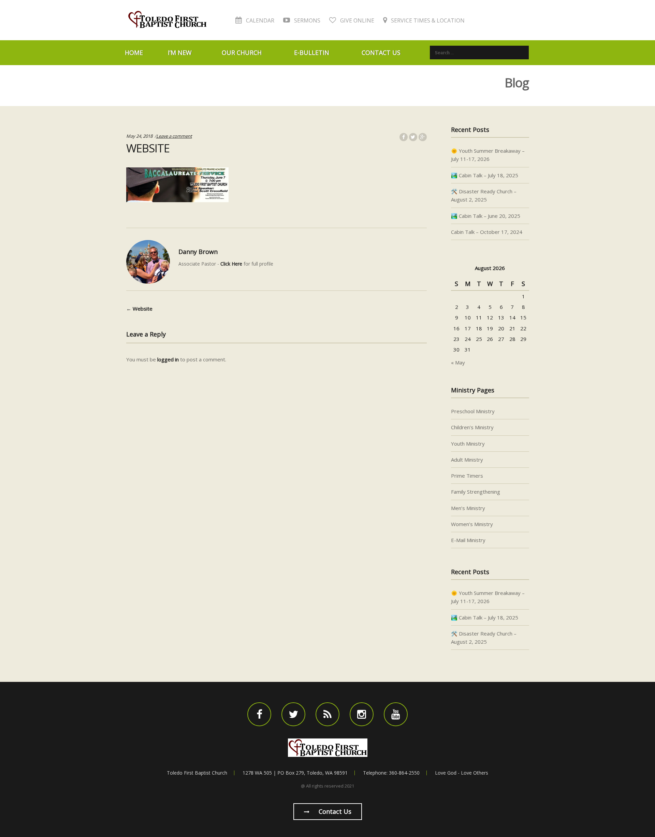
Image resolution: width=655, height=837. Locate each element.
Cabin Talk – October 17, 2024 (486, 231)
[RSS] (327, 714)
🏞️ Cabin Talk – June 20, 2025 (485, 215)
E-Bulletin (311, 52)
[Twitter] (293, 714)
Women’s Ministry (472, 524)
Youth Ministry (468, 443)
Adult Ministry (467, 459)
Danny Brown (198, 252)
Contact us (334, 811)
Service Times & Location (427, 20)
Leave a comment (174, 136)
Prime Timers (467, 475)
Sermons (306, 20)
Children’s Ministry (472, 427)
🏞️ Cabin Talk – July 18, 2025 (484, 175)
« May (458, 362)
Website (139, 308)
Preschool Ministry (473, 411)
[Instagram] (362, 714)
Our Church (242, 52)
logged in (168, 359)
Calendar (259, 20)
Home (134, 52)
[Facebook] (259, 714)
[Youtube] (396, 714)
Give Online (356, 20)
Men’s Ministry (468, 508)
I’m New (180, 52)
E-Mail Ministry (468, 540)
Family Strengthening (475, 491)
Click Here (231, 263)
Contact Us (381, 52)
